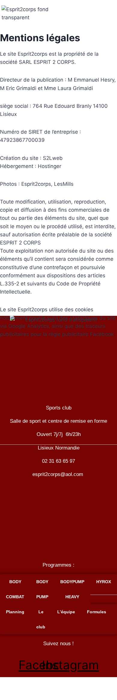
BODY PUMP (42, 589)
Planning (15, 611)
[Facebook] (107, 7)
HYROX (103, 581)
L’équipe (66, 611)
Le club (40, 619)
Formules (96, 611)
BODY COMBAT (15, 589)
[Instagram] (107, 23)
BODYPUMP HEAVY (72, 589)
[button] (58, 680)
